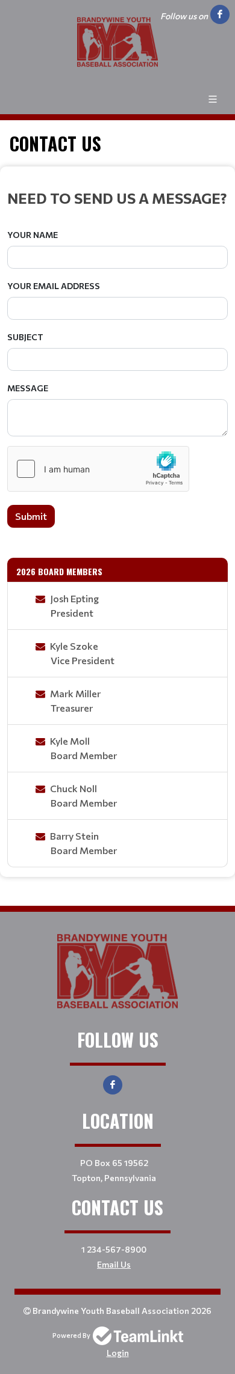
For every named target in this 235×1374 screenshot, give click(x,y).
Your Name (32, 235)
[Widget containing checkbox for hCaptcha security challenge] (98, 469)
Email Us (114, 1264)
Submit (31, 516)
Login (118, 1353)
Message (27, 388)
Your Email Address (53, 286)
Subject (25, 337)
